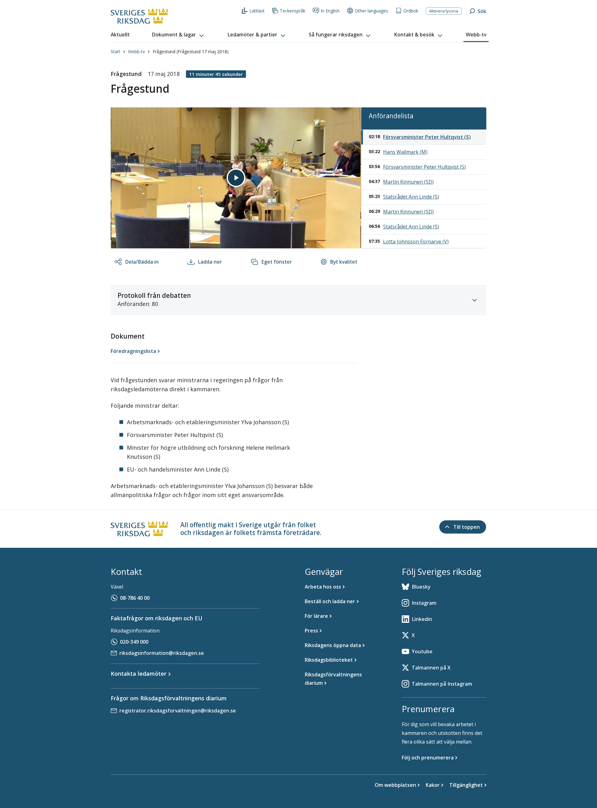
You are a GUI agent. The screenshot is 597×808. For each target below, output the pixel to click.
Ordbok (410, 11)
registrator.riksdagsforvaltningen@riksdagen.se (177, 710)
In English (330, 11)
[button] (178, 34)
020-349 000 (134, 641)
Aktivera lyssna (443, 11)
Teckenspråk (292, 11)
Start (115, 51)
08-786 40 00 (135, 597)
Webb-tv (136, 51)
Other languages (371, 11)
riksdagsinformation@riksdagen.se (161, 653)
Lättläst (257, 11)
